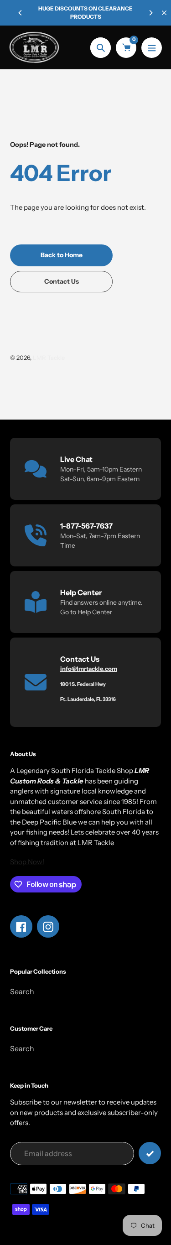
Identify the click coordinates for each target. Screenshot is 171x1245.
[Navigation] (151, 47)
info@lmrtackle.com (88, 668)
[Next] (150, 12)
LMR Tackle (49, 357)
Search (22, 991)
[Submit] (150, 1153)
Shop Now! (27, 861)
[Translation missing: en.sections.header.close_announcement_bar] (164, 12)
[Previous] (20, 12)
